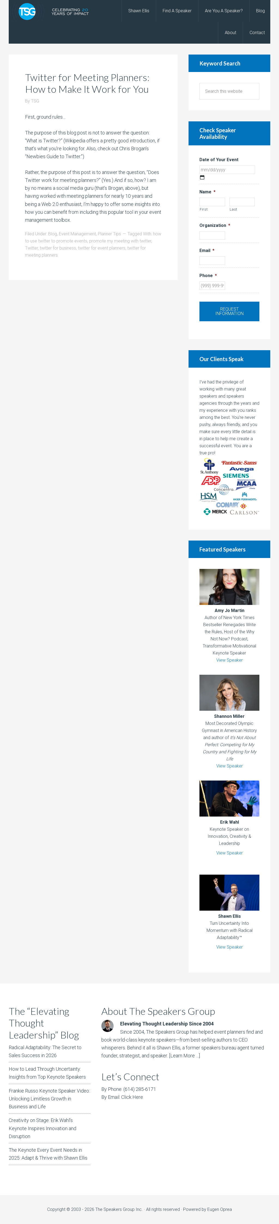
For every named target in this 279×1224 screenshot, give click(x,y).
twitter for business (58, 248)
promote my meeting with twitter (120, 241)
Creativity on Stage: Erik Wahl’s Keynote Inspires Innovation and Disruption (42, 1128)
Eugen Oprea (219, 1209)
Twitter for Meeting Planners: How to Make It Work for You (87, 83)
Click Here (132, 1097)
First (204, 209)
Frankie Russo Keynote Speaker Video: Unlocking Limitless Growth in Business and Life (49, 1099)
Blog (52, 233)
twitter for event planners (101, 248)
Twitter (31, 248)
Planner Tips (109, 233)
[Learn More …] (184, 1055)
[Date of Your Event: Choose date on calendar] (202, 177)
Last (234, 209)
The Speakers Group (52, 11)
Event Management (77, 233)
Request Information (229, 311)
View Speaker (229, 660)
